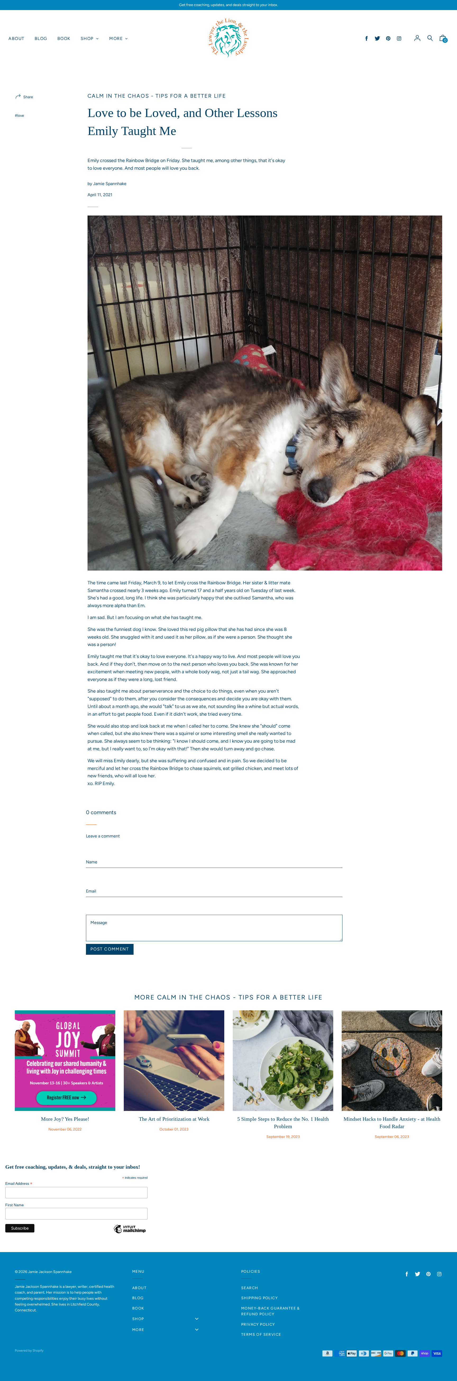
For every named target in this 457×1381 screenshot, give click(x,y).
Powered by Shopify (29, 1350)
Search (249, 1288)
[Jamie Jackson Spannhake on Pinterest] (388, 38)
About (139, 1288)
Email (91, 873)
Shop (138, 1319)
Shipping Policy (259, 1298)
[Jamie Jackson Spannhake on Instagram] (399, 38)
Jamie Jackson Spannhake (50, 1272)
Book (138, 1308)
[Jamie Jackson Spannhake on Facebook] (366, 38)
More (138, 1330)
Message (94, 902)
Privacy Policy (258, 1324)
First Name (14, 1205)
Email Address (18, 1183)
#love (19, 115)
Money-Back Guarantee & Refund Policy (270, 1311)
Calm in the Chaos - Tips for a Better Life (157, 96)
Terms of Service (261, 1334)
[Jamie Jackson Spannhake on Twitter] (377, 38)
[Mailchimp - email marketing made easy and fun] (129, 1233)
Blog (138, 1298)
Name (91, 844)
